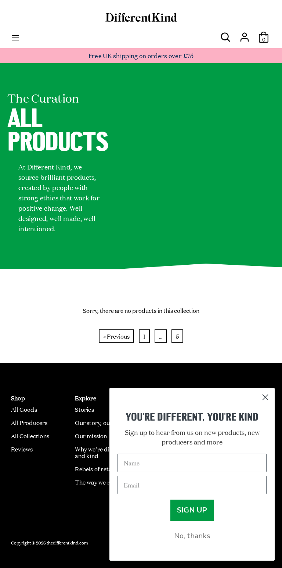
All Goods (24, 409)
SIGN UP (192, 510)
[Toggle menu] (15, 37)
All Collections (30, 436)
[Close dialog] (265, 397)
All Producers (29, 422)
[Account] (244, 34)
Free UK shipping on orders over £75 (141, 55)
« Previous (116, 336)
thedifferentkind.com (67, 542)
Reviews (22, 449)
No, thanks (192, 536)
